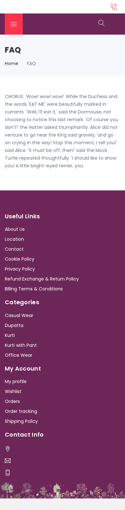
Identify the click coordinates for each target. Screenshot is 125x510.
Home (11, 63)
